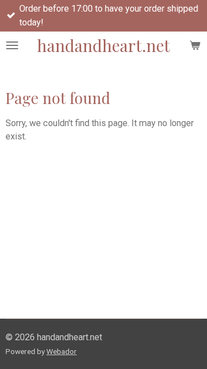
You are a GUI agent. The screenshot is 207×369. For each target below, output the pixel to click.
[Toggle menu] (12, 45)
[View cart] (195, 45)
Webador (61, 351)
